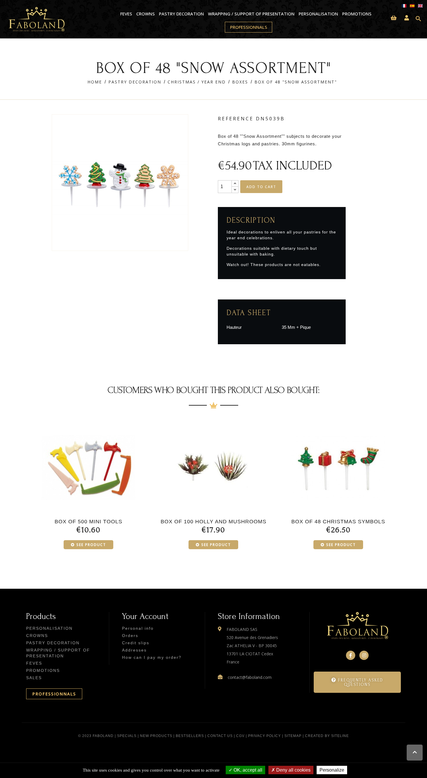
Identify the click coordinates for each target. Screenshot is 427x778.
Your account (145, 616)
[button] (357, 682)
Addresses (134, 650)
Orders (130, 635)
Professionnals (248, 27)
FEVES (126, 14)
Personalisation (318, 14)
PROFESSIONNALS (54, 694)
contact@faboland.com (250, 677)
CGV (240, 736)
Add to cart (261, 186)
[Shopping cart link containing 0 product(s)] (394, 18)
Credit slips (135, 642)
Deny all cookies (293, 770)
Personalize (332, 770)
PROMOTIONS (356, 14)
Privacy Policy (264, 736)
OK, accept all (247, 770)
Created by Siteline (327, 736)
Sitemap (293, 736)
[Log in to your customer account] (406, 18)
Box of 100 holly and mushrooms (213, 521)
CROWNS (145, 14)
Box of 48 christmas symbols (338, 521)
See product (91, 544)
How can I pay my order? (152, 657)
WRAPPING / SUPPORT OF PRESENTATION (251, 14)
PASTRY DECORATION (181, 14)
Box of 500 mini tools (88, 521)
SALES (34, 677)
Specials (127, 736)
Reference (236, 119)
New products (156, 736)
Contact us (220, 736)
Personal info (138, 628)
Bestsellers (190, 736)
